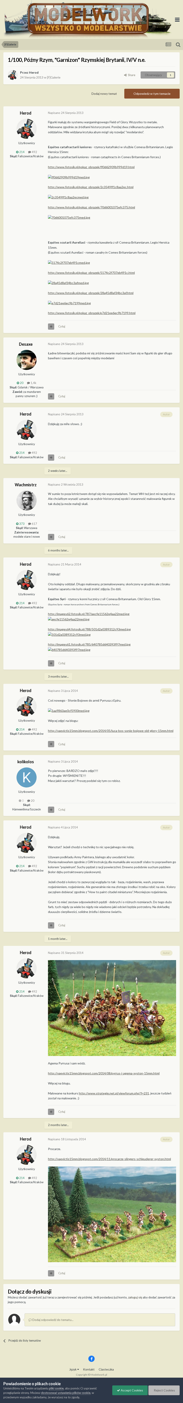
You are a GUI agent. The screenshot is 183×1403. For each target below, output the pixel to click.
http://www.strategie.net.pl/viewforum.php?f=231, (114, 1093)
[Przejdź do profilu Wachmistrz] (27, 501)
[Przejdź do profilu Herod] (13, 75)
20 (32, 800)
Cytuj (61, 326)
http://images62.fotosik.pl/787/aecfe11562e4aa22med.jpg (88, 614)
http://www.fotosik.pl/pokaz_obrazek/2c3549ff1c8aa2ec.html (90, 187)
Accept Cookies (131, 1390)
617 (34, 523)
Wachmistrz (26, 484)
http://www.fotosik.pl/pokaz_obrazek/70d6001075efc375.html (91, 207)
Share (131, 75)
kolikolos (25, 761)
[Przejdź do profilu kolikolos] (27, 777)
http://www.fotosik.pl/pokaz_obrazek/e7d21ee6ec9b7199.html (91, 313)
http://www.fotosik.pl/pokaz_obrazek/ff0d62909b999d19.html (91, 167)
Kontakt (89, 1369)
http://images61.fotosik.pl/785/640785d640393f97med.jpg (89, 644)
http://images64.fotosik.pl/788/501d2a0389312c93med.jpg (89, 629)
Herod (34, 72)
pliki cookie (56, 1388)
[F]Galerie (53, 77)
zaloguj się (135, 1297)
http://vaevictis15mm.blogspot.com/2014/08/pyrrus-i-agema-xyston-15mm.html (104, 1073)
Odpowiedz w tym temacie (152, 93)
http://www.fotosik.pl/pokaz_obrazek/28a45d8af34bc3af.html (90, 293)
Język (73, 1369)
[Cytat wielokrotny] (51, 326)
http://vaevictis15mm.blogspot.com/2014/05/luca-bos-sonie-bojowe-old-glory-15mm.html (110, 731)
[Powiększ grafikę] (112, 1007)
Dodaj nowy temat (104, 93)
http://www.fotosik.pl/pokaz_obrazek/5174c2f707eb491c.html (91, 273)
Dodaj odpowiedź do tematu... (52, 1320)
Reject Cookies (164, 1390)
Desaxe (26, 344)
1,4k (33, 383)
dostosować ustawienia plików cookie (65, 1393)
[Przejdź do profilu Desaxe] (27, 360)
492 (34, 152)
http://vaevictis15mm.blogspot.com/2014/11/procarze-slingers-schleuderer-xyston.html (109, 1159)
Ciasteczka (106, 1369)
